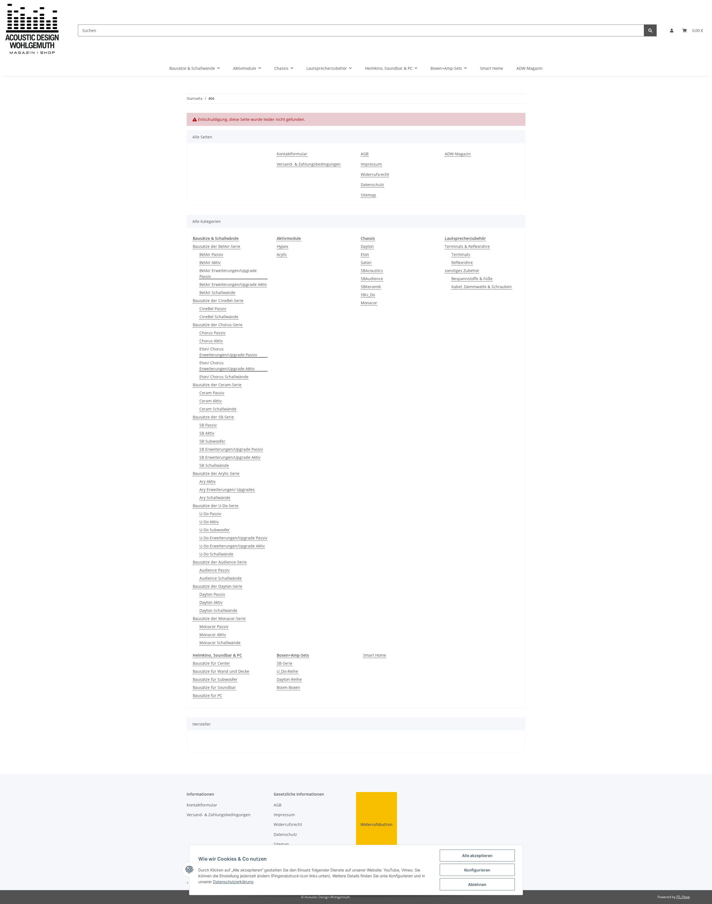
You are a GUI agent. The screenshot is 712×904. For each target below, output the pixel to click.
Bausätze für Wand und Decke (221, 671)
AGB (365, 153)
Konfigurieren (477, 870)
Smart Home (374, 655)
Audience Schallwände (220, 578)
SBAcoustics (372, 270)
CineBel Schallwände (218, 316)
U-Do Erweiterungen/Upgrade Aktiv (232, 546)
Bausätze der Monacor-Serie (219, 618)
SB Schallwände (214, 465)
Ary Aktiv (207, 481)
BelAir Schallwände (217, 292)
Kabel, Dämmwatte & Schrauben (481, 286)
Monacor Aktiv (212, 634)
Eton (365, 254)
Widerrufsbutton (376, 824)
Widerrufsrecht (375, 174)
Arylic (282, 254)
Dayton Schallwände (218, 610)
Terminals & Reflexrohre (467, 246)
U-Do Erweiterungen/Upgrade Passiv (233, 538)
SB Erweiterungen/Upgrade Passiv (231, 449)
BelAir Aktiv (210, 262)
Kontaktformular (292, 153)
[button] (672, 30)
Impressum (371, 164)
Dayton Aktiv (210, 602)
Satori (366, 262)
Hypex (282, 246)
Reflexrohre (462, 262)
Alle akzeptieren (477, 855)
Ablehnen (477, 884)
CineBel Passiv (212, 308)
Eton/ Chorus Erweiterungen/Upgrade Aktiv (226, 365)
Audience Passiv (214, 570)
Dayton (367, 246)
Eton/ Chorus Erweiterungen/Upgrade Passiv (228, 351)
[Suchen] (650, 30)
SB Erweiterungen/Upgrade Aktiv (229, 457)
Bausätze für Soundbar (214, 687)
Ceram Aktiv (210, 401)
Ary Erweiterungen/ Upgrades (227, 489)
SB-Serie (284, 663)
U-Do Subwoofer (214, 529)
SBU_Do (368, 294)
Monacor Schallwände (220, 642)
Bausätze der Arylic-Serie (216, 473)
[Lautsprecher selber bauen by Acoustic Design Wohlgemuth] (32, 30)
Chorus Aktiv (211, 340)
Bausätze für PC (207, 695)
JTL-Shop (683, 897)
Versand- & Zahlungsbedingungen (309, 164)
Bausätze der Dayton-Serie (217, 586)
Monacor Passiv (213, 626)
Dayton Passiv (212, 594)
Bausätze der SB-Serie (213, 417)
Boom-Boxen (288, 687)
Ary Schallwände (214, 497)
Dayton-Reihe (289, 679)
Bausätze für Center (211, 663)
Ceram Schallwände (217, 409)
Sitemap (368, 195)
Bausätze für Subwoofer (215, 679)
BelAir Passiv (211, 254)
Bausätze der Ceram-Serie (217, 384)
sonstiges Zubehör (462, 270)
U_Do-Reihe (287, 671)
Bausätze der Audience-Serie (220, 562)
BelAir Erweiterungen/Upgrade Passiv (228, 273)
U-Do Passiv (210, 513)
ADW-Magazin (529, 68)
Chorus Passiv (212, 332)
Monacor (369, 302)
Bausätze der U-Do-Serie (215, 505)
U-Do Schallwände (216, 554)
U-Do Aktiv (209, 521)
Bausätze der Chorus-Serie (218, 324)
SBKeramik (371, 286)
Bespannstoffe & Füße (472, 278)
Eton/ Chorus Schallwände (223, 376)
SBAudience (372, 278)
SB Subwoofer (212, 441)
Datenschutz (372, 184)
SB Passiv (208, 425)
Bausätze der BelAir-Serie (216, 246)
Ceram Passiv (211, 392)
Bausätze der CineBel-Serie (218, 300)
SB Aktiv (206, 433)
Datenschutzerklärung (233, 881)
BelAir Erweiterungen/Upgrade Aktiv (233, 284)
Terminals (460, 254)
